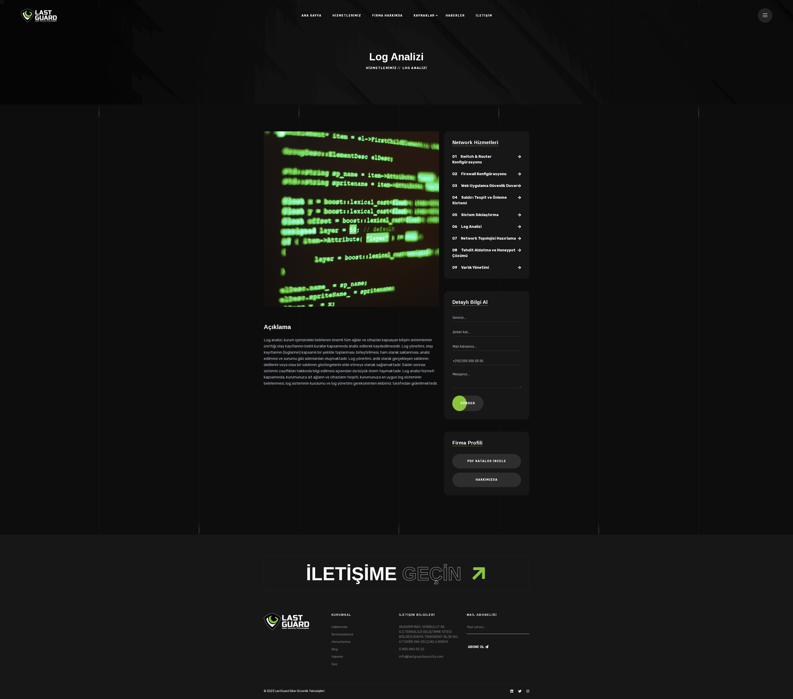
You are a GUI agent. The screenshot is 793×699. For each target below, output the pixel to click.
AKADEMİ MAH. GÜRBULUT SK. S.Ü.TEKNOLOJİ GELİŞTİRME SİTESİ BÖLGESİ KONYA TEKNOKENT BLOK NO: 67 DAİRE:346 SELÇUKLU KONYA (428, 634)
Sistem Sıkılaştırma (475, 215)
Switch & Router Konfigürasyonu (472, 159)
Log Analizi (467, 226)
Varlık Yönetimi (470, 267)
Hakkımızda (487, 479)
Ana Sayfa (312, 15)
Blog (334, 649)
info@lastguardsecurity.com (421, 657)
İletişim (484, 15)
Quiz (334, 664)
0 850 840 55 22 (411, 649)
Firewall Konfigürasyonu (479, 174)
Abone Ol (476, 647)
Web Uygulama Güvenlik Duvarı (485, 185)
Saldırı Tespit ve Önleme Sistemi (479, 200)
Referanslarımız (342, 634)
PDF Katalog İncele (486, 461)
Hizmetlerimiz (346, 15)
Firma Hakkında (387, 15)
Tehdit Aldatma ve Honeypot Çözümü (483, 253)
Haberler (455, 15)
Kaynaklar (424, 15)
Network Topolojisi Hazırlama (484, 238)
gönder (468, 403)
